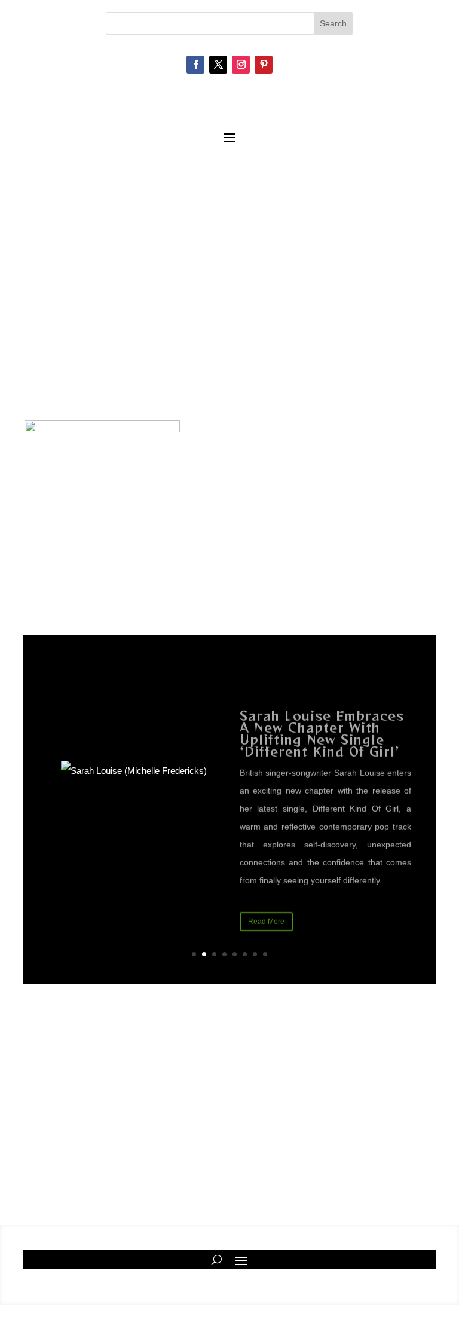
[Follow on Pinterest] (264, 65)
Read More (266, 910)
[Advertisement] (229, 316)
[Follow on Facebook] (195, 65)
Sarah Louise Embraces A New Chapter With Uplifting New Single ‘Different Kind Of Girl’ (322, 722)
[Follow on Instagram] (241, 65)
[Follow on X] (218, 65)
